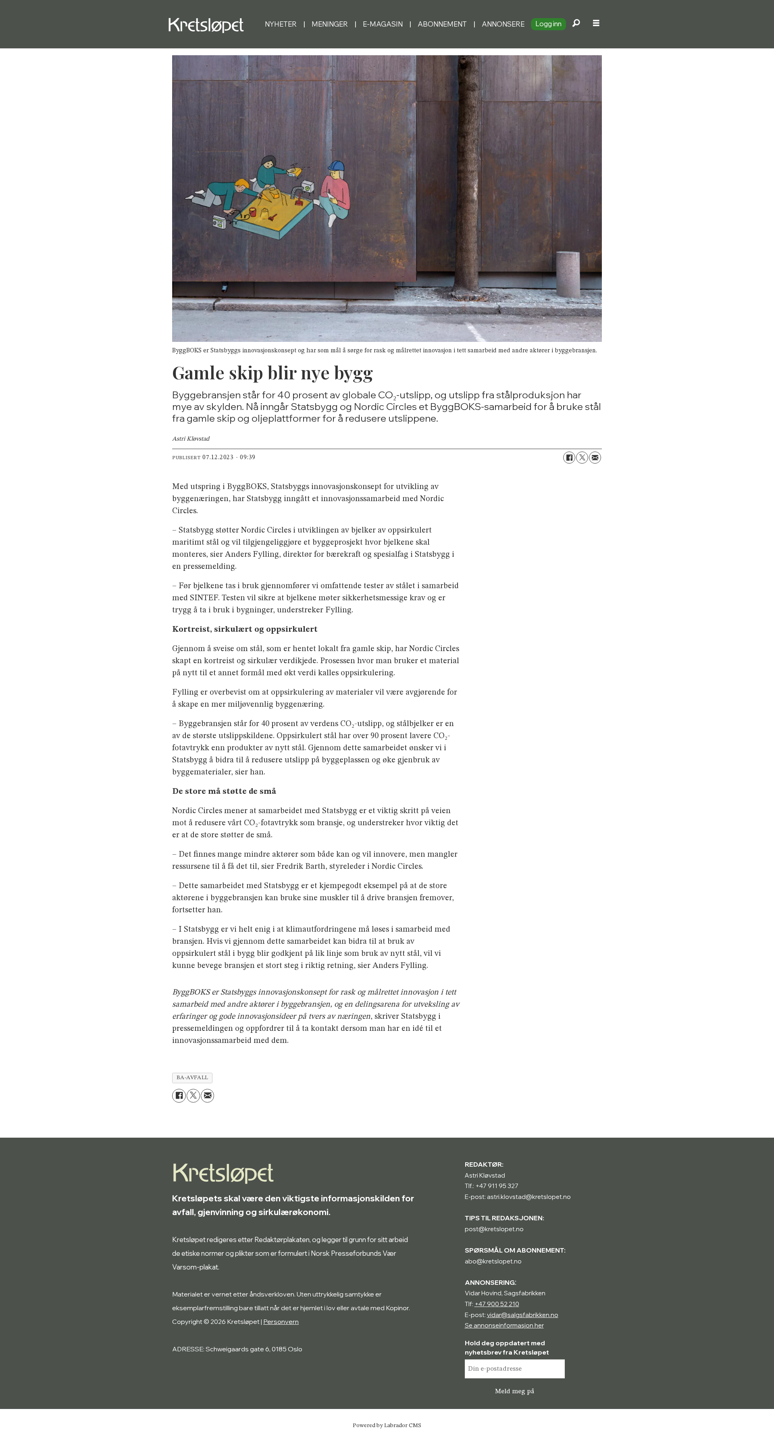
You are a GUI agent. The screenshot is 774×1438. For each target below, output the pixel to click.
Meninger (330, 24)
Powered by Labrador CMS (387, 1425)
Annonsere (503, 24)
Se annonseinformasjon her (504, 1325)
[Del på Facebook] (569, 458)
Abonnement (442, 24)
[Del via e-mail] (595, 458)
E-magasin (383, 24)
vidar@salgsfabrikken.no (522, 1315)
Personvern (281, 1321)
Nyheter (281, 24)
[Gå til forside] (213, 24)
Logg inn (548, 23)
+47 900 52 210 (496, 1304)
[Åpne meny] (596, 24)
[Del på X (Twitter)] (582, 458)
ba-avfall (192, 1077)
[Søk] (576, 24)
